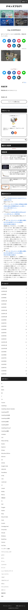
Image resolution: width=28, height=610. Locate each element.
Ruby (2, 513)
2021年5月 (14, 364)
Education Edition (5, 453)
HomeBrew (4, 472)
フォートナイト (5, 574)
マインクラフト (5, 587)
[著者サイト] (12, 132)
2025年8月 (14, 297)
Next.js (3, 494)
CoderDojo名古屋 (5, 415)
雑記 (2, 596)
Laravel (3, 488)
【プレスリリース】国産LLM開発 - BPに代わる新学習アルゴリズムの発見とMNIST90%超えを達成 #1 (15, 222)
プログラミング (5, 580)
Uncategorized (4, 526)
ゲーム (2, 561)
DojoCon (3, 447)
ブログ (2, 577)
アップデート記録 (5, 548)
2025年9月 (14, 294)
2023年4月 (14, 304)
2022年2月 (14, 336)
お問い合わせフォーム (20, 605)
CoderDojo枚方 (5, 425)
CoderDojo (4, 405)
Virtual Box (4, 529)
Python (3, 510)
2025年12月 (14, 288)
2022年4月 (14, 329)
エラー (2, 558)
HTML (2, 475)
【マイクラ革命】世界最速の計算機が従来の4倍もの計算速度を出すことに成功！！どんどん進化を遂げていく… (15, 206)
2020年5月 (14, 374)
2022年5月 (14, 326)
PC (2, 501)
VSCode (3, 533)
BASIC (2, 390)
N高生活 (3, 498)
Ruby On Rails (4, 517)
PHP (2, 504)
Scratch (3, 523)
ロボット (3, 590)
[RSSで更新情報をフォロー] (15, 132)
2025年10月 (14, 291)
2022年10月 (14, 316)
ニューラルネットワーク (7, 571)
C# (2, 399)
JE (1, 485)
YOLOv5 (3, 542)
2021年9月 (14, 351)
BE (2, 393)
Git (2, 459)
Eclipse (3, 450)
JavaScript (3, 482)
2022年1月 (14, 339)
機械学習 (3, 593)
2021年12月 (14, 342)
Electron (3, 456)
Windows (3, 536)
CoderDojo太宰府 (5, 418)
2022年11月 (14, 313)
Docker (3, 444)
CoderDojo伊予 (5, 412)
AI (1, 383)
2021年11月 (14, 345)
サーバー (3, 567)
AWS (2, 386)
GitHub (3, 463)
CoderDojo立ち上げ (6, 428)
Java (2, 478)
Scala (2, 520)
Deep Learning (4, 440)
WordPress (3, 539)
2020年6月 (14, 370)
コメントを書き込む (14, 101)
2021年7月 (14, 358)
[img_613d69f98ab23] (14, 41)
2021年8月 (14, 355)
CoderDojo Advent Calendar (8, 409)
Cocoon (3, 402)
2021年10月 (14, 348)
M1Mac (3, 491)
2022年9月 (14, 320)
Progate (3, 507)
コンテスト (4, 564)
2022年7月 (14, 323)
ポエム (2, 583)
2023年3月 (14, 307)
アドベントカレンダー (6, 552)
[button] (25, 139)
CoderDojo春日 (5, 421)
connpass (3, 434)
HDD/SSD (3, 469)
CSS (2, 437)
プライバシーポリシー (7, 605)
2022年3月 (14, 332)
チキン (14, 126)
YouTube (3, 545)
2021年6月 (14, 361)
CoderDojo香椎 (5, 431)
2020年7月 (14, 367)
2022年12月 (14, 310)
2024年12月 (14, 301)
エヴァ (2, 555)
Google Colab (4, 466)
